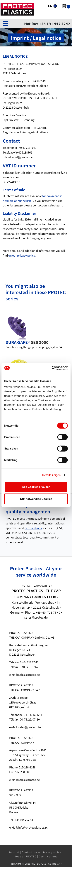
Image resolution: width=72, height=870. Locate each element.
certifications (33, 528)
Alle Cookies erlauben (36, 486)
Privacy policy (51, 852)
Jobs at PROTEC (25, 856)
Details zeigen (51, 475)
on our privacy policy (21, 255)
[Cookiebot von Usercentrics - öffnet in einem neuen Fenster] (52, 368)
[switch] (62, 437)
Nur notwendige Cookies (36, 498)
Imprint (14, 852)
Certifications (48, 856)
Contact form (31, 852)
